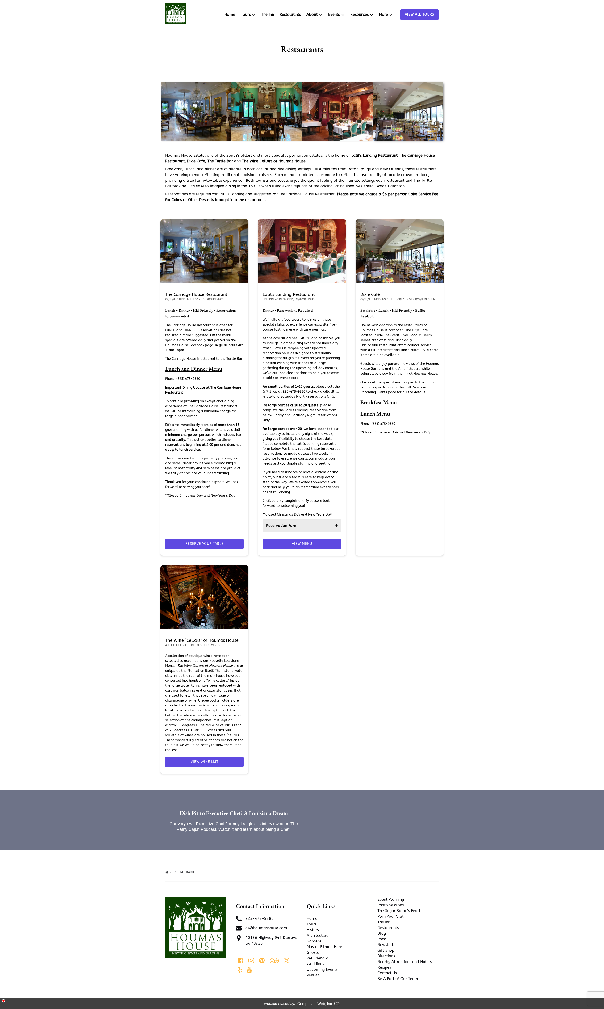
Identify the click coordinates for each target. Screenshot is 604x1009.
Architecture (317, 935)
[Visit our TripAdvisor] (274, 960)
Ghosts (313, 952)
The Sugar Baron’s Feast (399, 910)
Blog (382, 933)
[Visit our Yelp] (240, 970)
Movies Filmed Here (324, 947)
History (313, 930)
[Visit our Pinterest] (262, 960)
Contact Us (387, 973)
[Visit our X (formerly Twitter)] (286, 960)
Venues (313, 975)
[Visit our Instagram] (251, 960)
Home (229, 14)
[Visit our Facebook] (240, 960)
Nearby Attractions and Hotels (405, 961)
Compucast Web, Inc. (315, 1003)
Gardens (314, 941)
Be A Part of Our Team (398, 978)
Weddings (315, 964)
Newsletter (387, 944)
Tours (311, 924)
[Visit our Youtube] (249, 970)
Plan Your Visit (390, 916)
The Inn (267, 14)
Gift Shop (386, 950)
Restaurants (290, 14)
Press (382, 939)
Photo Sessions (391, 905)
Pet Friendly (317, 958)
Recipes (384, 967)
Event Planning (391, 899)
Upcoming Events (322, 969)
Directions (386, 956)
